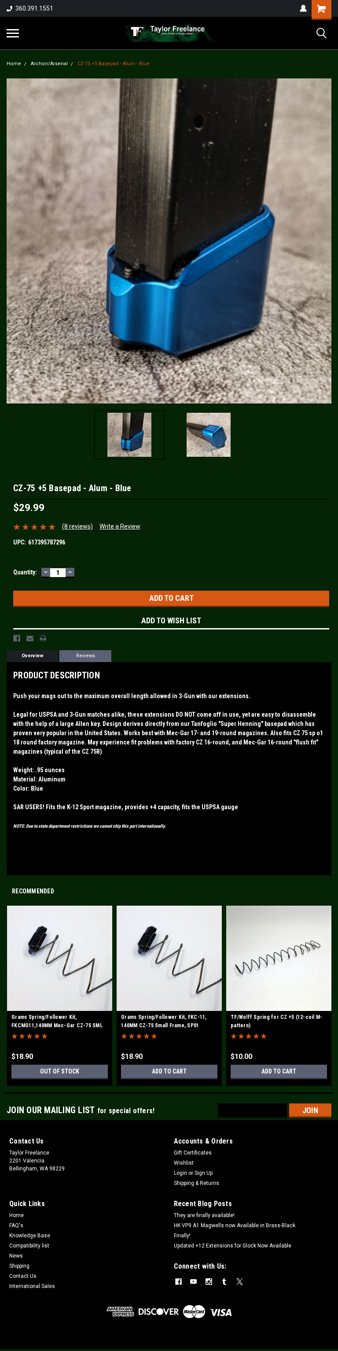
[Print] (43, 638)
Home (14, 64)
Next (324, 241)
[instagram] (209, 1281)
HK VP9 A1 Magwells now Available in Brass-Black (234, 1225)
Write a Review (119, 526)
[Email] (29, 638)
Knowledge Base (29, 1236)
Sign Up (204, 1173)
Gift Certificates (193, 1153)
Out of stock (59, 1071)
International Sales (32, 1286)
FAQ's (16, 1225)
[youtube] (193, 1281)
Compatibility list (29, 1246)
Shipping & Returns (196, 1183)
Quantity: (25, 572)
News (16, 1256)
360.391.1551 (34, 8)
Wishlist (184, 1163)
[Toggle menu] (13, 33)
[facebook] (178, 1281)
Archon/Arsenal (49, 64)
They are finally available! (204, 1215)
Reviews (85, 656)
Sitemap (78, 1342)
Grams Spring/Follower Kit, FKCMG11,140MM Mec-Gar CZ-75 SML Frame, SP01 (57, 1022)
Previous (13, 241)
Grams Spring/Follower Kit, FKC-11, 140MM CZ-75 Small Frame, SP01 (164, 1021)
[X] (239, 1281)
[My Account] (303, 8)
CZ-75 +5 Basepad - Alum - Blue (113, 64)
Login (180, 1173)
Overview (33, 656)
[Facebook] (16, 638)
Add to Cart (169, 1071)
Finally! (182, 1236)
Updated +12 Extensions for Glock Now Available (232, 1246)
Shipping (19, 1266)
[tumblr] (224, 1281)
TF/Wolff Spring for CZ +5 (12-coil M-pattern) (276, 1021)
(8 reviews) (77, 526)
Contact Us (23, 1276)
